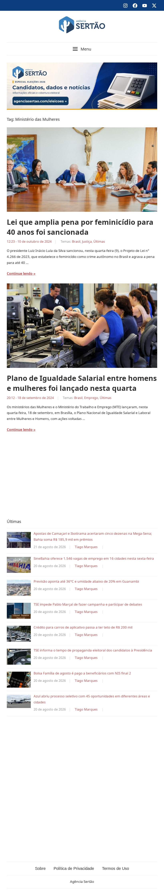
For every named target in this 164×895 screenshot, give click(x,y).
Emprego (91, 398)
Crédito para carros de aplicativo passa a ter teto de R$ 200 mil (83, 627)
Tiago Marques (86, 547)
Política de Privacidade (74, 868)
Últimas (99, 241)
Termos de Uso (115, 868)
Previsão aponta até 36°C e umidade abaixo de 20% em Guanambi (86, 581)
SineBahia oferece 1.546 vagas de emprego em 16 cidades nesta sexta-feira (94, 558)
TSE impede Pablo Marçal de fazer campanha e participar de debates (88, 604)
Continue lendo (20, 273)
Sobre (40, 868)
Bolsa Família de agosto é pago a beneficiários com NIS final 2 (82, 673)
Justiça (87, 241)
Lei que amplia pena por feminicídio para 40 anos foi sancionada (80, 227)
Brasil (76, 241)
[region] (82, 478)
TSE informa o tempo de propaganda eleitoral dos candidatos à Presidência (93, 650)
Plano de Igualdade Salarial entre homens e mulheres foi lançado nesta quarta (82, 383)
